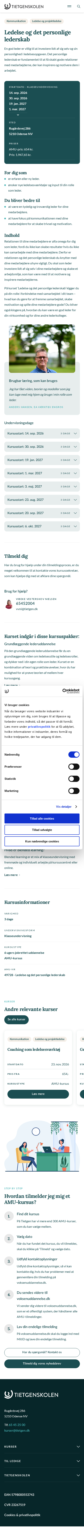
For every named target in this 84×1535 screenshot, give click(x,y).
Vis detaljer (63, 806)
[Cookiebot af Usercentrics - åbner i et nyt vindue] (62, 691)
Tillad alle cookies (42, 818)
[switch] (74, 766)
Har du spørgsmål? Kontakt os (42, 1352)
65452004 (25, 604)
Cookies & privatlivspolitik (22, 1515)
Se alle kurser (16, 1019)
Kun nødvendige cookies (42, 841)
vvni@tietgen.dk (27, 609)
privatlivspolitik (39, 726)
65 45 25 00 (17, 1425)
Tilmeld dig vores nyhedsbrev (42, 1363)
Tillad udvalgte (42, 829)
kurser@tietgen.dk (17, 1430)
